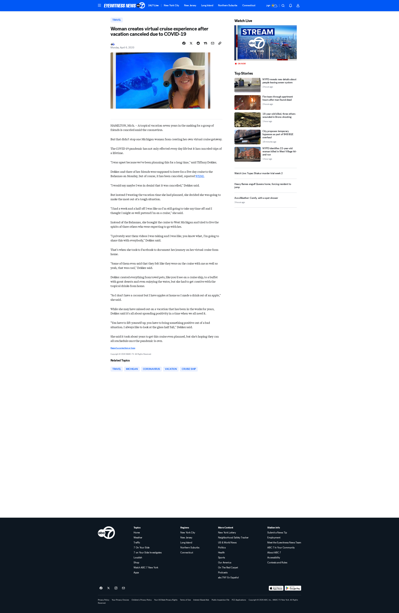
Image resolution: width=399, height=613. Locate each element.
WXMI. (199, 176)
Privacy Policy (103, 600)
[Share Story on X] (191, 43)
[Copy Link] (219, 43)
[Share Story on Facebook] (184, 43)
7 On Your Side (141, 547)
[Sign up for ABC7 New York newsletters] (123, 588)
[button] (99, 5)
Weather (138, 537)
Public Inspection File (220, 600)
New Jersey (190, 5)
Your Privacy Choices (120, 600)
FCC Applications (239, 600)
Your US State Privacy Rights (166, 600)
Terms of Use (185, 600)
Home (137, 532)
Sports (221, 557)
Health (221, 552)
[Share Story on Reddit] (198, 43)
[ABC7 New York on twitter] (108, 588)
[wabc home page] (106, 532)
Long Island (207, 5)
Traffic (137, 542)
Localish (138, 557)
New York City (171, 5)
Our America (224, 562)
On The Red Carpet (228, 567)
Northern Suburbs (227, 5)
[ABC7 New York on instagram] (116, 588)
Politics (222, 547)
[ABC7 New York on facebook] (101, 588)
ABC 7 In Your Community (281, 547)
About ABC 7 (274, 552)
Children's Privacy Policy (142, 600)
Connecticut (248, 5)
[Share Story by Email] (212, 43)
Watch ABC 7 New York (146, 567)
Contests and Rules (277, 562)
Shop (136, 562)
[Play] (265, 42)
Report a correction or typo (123, 348)
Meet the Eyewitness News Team (284, 542)
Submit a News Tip (277, 532)
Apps (136, 572)
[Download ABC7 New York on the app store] (276, 588)
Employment (273, 537)
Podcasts (222, 572)
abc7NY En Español (228, 577)
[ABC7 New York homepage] (124, 5)
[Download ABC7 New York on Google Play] (293, 588)
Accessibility (273, 557)
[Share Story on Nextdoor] (205, 43)
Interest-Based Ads (201, 600)
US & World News (227, 542)
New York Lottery (227, 532)
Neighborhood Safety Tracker (233, 537)
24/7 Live (153, 5)
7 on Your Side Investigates (147, 552)
